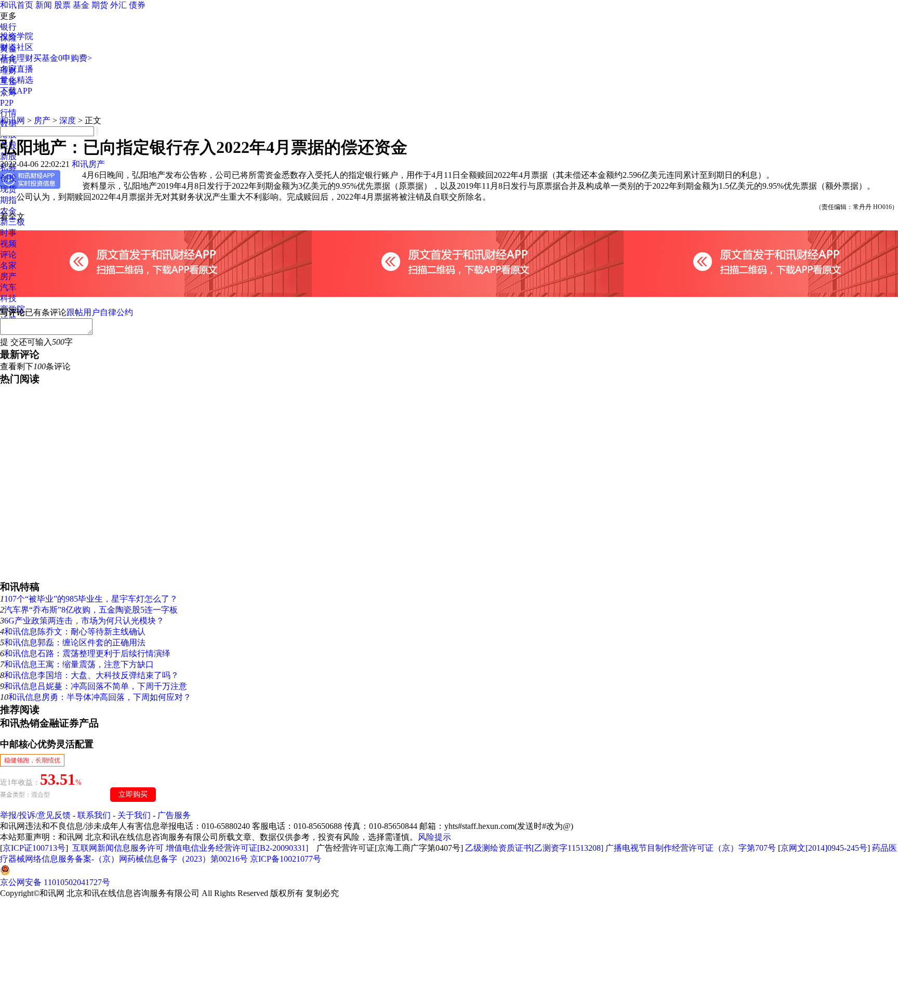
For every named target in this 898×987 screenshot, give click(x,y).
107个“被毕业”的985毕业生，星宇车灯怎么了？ (91, 598)
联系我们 (94, 815)
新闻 (43, 5)
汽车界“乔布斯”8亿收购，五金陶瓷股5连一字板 (91, 609)
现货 (8, 189)
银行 (8, 26)
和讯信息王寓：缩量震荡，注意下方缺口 (79, 664)
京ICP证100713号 (34, 847)
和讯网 (12, 120)
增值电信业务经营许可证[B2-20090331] (237, 847)
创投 (8, 178)
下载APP (16, 90)
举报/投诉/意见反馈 (35, 815)
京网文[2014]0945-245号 (824, 847)
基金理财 (16, 58)
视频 (8, 243)
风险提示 (434, 837)
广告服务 (174, 815)
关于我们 (134, 815)
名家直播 (16, 68)
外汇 (118, 5)
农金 (8, 210)
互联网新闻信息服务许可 (118, 847)
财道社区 (16, 47)
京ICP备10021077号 (285, 858)
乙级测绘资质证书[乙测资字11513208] (534, 847)
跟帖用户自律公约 (100, 312)
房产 (8, 276)
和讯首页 (16, 5)
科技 (8, 298)
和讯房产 (88, 164)
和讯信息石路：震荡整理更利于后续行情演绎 (87, 653)
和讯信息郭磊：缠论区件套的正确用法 (75, 642)
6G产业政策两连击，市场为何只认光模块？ (84, 620)
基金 (81, 5)
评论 (8, 254)
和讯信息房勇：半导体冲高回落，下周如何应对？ (99, 697)
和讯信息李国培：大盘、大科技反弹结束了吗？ (91, 675)
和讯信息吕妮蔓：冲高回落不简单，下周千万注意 (95, 686)
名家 (8, 265)
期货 (99, 5)
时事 (8, 232)
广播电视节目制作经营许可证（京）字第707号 (690, 847)
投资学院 (16, 36)
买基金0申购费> (62, 58)
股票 (62, 5)
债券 (137, 5)
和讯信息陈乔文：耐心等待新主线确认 (75, 631)
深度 (67, 120)
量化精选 (16, 79)
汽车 (8, 287)
